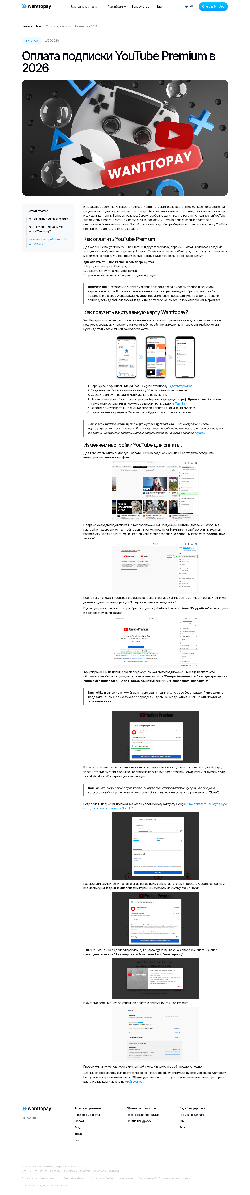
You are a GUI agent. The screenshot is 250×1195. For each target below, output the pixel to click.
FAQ (181, 1121)
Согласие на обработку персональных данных (164, 1178)
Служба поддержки (192, 1108)
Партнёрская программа (143, 1114)
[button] (86, 6)
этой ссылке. (134, 1081)
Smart (78, 1133)
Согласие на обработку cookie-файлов (111, 1178)
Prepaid (79, 1121)
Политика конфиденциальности (39, 1178)
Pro (76, 1140)
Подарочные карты (87, 1114)
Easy (77, 1127)
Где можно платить (192, 1114)
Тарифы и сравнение (87, 1108)
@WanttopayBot (181, 386)
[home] (36, 6)
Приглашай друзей (139, 1121)
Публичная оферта (73, 1178)
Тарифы (180, 403)
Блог (160, 6)
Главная (27, 26)
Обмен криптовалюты (141, 1108)
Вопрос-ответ (141, 6)
